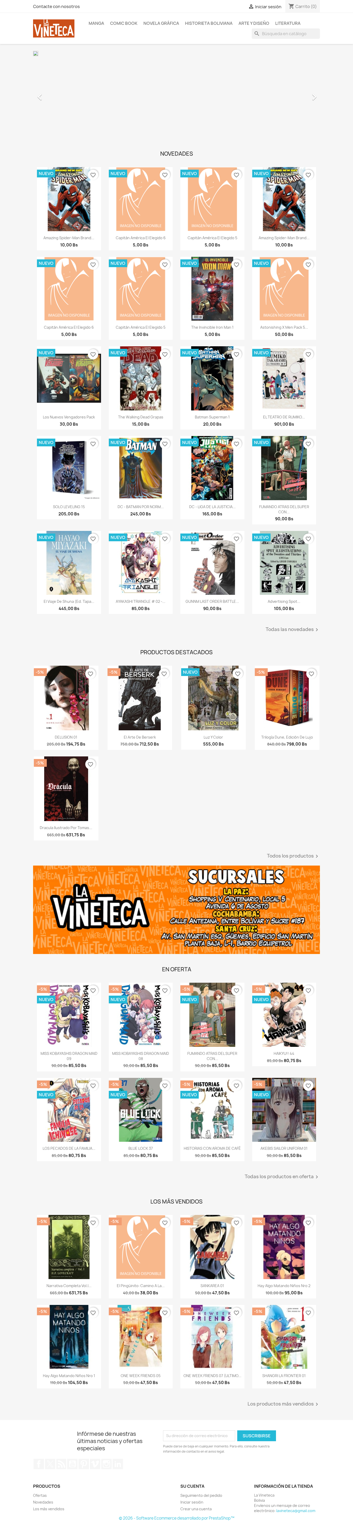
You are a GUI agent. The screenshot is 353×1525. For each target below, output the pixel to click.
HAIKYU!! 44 (284, 1053)
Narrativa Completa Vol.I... (69, 1285)
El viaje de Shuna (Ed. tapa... (69, 601)
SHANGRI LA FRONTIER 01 (284, 1375)
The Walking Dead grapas (140, 417)
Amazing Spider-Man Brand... (68, 237)
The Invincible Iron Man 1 (212, 327)
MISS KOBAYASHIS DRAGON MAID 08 (140, 1056)
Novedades (43, 1502)
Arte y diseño (254, 23)
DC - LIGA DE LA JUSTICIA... (212, 506)
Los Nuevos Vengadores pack (69, 417)
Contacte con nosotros (56, 6)
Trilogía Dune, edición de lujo (287, 737)
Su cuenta (192, 1486)
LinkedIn (118, 1464)
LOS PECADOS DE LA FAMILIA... (69, 1148)
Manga (96, 23)
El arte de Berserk (140, 737)
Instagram (106, 1464)
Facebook (39, 1464)
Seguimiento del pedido (201, 1495)
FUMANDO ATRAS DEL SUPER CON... (284, 509)
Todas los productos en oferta (282, 1177)
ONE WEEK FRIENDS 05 (140, 1375)
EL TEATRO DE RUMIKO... (284, 417)
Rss (61, 1464)
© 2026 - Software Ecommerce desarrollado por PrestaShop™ (176, 1518)
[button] (54, 94)
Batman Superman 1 (212, 417)
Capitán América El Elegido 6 (141, 237)
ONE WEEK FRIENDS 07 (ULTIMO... (212, 1375)
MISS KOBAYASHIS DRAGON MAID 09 (69, 1056)
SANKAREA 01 (212, 1285)
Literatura (288, 23)
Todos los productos (293, 856)
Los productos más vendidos (284, 1404)
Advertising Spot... (284, 601)
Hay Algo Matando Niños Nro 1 (69, 1375)
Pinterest (84, 1464)
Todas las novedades (293, 630)
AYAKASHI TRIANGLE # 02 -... (140, 601)
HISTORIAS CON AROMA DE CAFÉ (212, 1148)
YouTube (72, 1464)
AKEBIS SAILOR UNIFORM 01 (284, 1148)
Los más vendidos (48, 1508)
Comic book (123, 23)
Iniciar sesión (191, 1502)
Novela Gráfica (161, 23)
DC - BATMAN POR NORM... (141, 506)
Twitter (50, 1464)
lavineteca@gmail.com (295, 1510)
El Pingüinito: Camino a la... (141, 1285)
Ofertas (40, 1495)
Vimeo (95, 1464)
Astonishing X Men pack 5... (284, 327)
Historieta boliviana (209, 23)
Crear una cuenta (196, 1508)
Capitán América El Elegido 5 (212, 237)
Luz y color (213, 737)
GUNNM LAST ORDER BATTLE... (212, 601)
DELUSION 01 (66, 737)
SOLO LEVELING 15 (69, 506)
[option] (176, 94)
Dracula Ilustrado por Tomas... (66, 827)
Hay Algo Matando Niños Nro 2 (284, 1285)
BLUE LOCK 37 (140, 1148)
